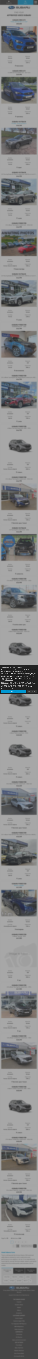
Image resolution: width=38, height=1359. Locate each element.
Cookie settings (31, 691)
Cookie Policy (9, 680)
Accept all (14, 691)
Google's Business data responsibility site (26, 683)
